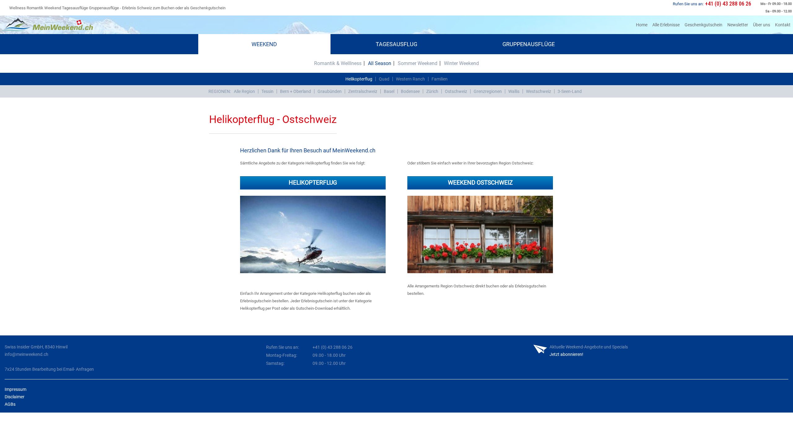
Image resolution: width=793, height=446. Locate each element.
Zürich (432, 91)
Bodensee (410, 91)
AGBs (10, 404)
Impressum (15, 389)
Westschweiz (538, 91)
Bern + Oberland (295, 91)
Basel (389, 91)
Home (643, 24)
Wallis (513, 91)
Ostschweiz (456, 91)
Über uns (761, 24)
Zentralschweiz (362, 91)
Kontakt (783, 24)
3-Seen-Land (570, 91)
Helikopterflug (358, 79)
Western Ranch (410, 79)
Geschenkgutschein (703, 24)
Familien (440, 79)
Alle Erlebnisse (666, 24)
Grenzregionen (488, 91)
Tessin (267, 91)
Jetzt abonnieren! (566, 354)
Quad (384, 79)
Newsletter (737, 24)
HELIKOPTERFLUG (313, 182)
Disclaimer (14, 396)
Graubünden (330, 91)
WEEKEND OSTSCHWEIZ (480, 182)
